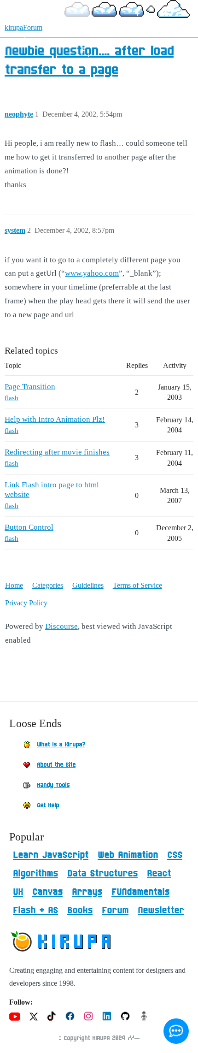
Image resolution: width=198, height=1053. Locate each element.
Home (14, 585)
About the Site (56, 765)
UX (18, 892)
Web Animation (128, 855)
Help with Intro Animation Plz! (55, 419)
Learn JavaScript (50, 855)
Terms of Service (137, 585)
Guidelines (88, 585)
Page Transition (30, 386)
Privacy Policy (26, 603)
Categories (47, 585)
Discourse (61, 626)
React (159, 873)
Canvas (47, 892)
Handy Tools (53, 785)
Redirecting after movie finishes (57, 452)
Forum (115, 910)
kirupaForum (23, 27)
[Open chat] (176, 1031)
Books (80, 910)
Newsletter (161, 910)
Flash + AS (35, 910)
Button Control (29, 527)
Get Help (48, 805)
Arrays (87, 892)
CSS (174, 855)
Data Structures (102, 873)
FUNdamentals (140, 892)
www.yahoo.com (92, 273)
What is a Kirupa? (61, 744)
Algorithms (35, 873)
